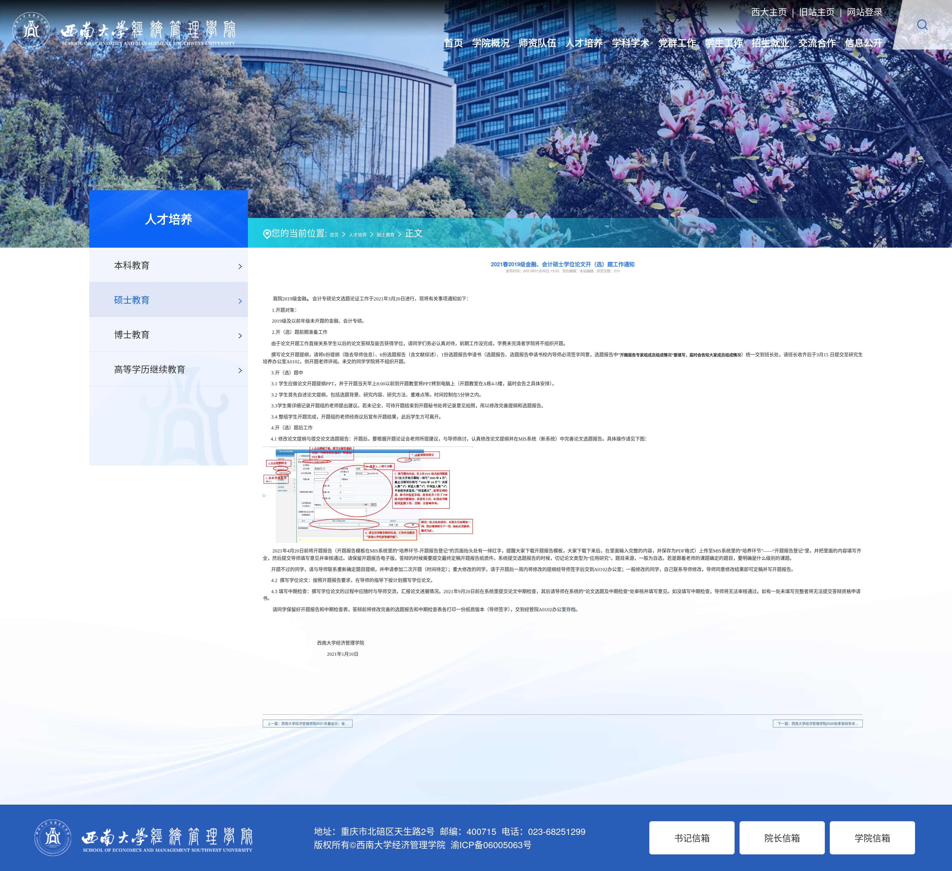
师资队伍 (537, 42)
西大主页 (769, 11)
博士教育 (132, 334)
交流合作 (817, 42)
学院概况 (491, 42)
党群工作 (677, 42)
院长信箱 (782, 837)
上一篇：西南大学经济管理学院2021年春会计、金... (308, 723)
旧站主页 (817, 11)
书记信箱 (692, 837)
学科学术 (631, 42)
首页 (453, 42)
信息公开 (864, 42)
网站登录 (865, 11)
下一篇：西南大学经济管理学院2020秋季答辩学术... (818, 723)
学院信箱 (872, 837)
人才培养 (584, 42)
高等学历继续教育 (149, 369)
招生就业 (770, 42)
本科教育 (132, 265)
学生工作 (724, 42)
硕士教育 (386, 234)
